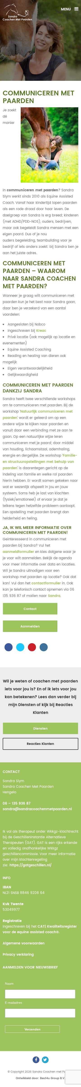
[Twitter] (45, 1059)
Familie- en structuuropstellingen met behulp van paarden (40, 462)
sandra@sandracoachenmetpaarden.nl (37, 809)
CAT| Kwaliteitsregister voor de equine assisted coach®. (40, 929)
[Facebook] (36, 1059)
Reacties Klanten (40, 743)
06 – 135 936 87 (16, 803)
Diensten (40, 728)
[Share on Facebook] (8, 650)
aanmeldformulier (18, 552)
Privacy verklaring (18, 954)
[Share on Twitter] (20, 650)
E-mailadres (13, 1002)
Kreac (41, 331)
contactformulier (46, 583)
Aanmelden (30, 626)
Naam (9, 983)
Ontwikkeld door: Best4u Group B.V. (40, 1078)
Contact (30, 609)
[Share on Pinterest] (32, 650)
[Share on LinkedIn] (44, 650)
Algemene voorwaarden (24, 943)
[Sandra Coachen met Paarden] (17, 12)
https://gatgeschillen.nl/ (30, 865)
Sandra (54, 596)
